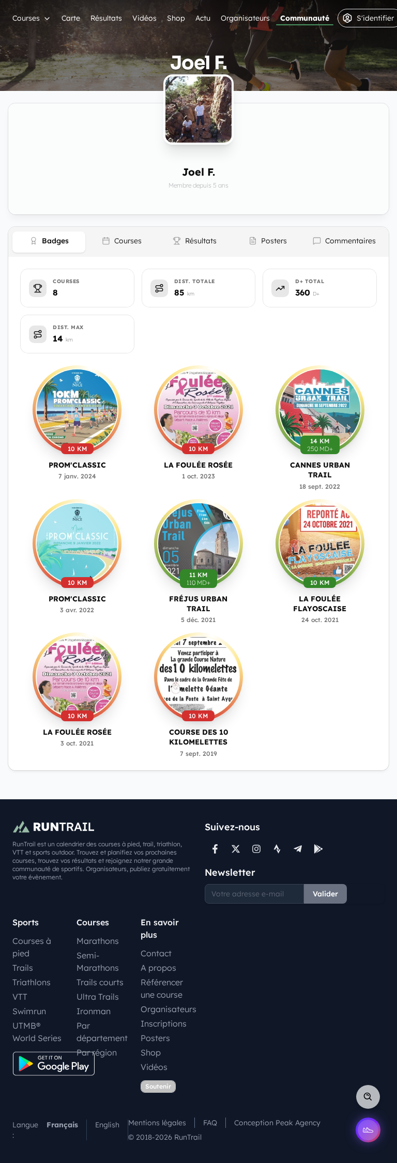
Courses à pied (31, 947)
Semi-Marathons (98, 961)
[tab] (48, 242)
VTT (19, 996)
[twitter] (235, 849)
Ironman (94, 1011)
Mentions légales (157, 1122)
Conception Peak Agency (277, 1122)
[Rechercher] (368, 1096)
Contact (156, 953)
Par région (97, 1052)
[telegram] (297, 849)
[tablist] (198, 242)
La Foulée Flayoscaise (319, 603)
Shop (176, 18)
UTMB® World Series (37, 1031)
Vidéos (144, 18)
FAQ (210, 1122)
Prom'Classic (77, 465)
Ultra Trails (98, 996)
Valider (325, 893)
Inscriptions (164, 1023)
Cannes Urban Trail (320, 469)
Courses (26, 18)
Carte (71, 18)
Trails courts (100, 982)
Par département (102, 1031)
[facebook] (215, 849)
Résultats (106, 18)
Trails (22, 968)
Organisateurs (245, 18)
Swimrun (29, 1011)
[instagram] (256, 849)
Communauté (304, 18)
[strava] (277, 849)
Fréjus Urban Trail (198, 603)
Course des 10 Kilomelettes (198, 737)
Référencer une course (162, 988)
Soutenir (158, 1086)
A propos (158, 968)
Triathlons (31, 982)
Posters (155, 1038)
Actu (202, 18)
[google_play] (318, 849)
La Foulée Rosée (198, 465)
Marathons (98, 941)
